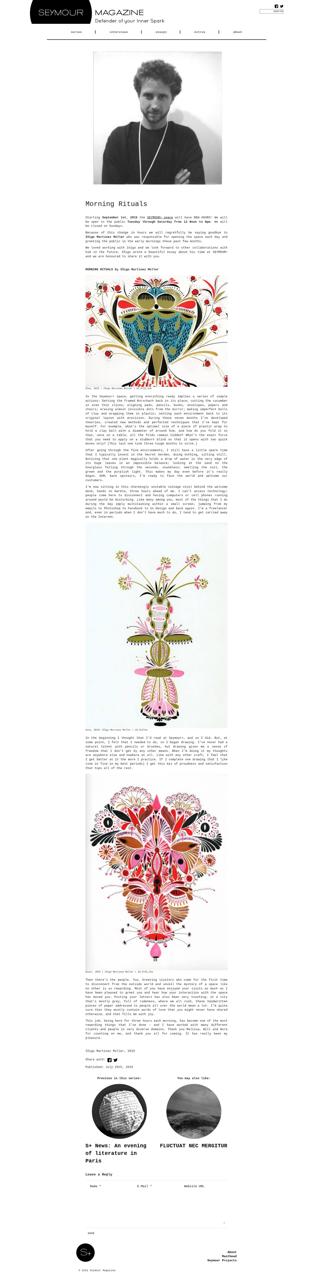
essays (161, 32)
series (76, 32)
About (232, 1252)
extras (199, 32)
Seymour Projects (222, 1260)
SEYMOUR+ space (160, 217)
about (237, 32)
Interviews (119, 32)
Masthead (229, 1256)
